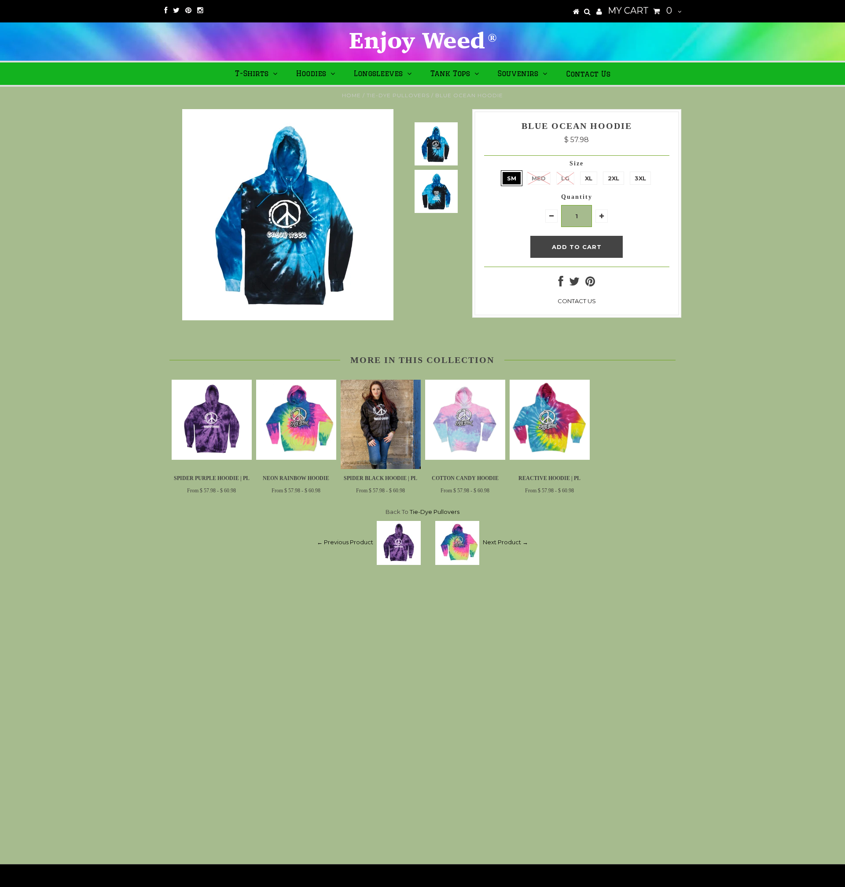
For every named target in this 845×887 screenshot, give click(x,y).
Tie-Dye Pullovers (398, 95)
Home (351, 95)
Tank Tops (450, 73)
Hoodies (311, 73)
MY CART (640, 10)
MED (539, 178)
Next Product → (505, 542)
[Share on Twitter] (574, 283)
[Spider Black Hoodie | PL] (381, 466)
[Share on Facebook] (560, 283)
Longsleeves (378, 73)
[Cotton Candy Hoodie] (465, 457)
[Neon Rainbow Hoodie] (296, 457)
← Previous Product (345, 542)
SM (511, 178)
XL (588, 178)
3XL (640, 178)
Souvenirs (518, 73)
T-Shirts (251, 73)
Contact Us (588, 74)
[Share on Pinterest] (590, 283)
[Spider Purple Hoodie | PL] (212, 457)
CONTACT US (577, 300)
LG (565, 178)
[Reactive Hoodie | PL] (550, 457)
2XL (613, 178)
